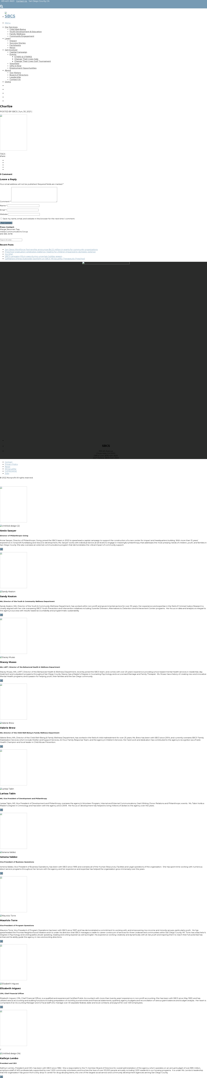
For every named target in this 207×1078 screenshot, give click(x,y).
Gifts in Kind (15, 66)
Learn (8, 38)
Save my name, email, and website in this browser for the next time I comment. (39, 219)
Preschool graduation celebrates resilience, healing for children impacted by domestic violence (50, 252)
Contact (8, 462)
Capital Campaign (18, 52)
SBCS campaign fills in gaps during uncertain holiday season (33, 256)
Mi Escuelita (10, 469)
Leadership (15, 77)
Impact (13, 41)
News (12, 48)
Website (4, 214)
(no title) (9, 254)
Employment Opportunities (23, 68)
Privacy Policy (11, 464)
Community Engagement (22, 36)
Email (3, 210)
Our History (15, 73)
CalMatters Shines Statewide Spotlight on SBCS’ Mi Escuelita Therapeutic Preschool (45, 259)
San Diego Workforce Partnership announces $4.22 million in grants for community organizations (51, 249)
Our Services (11, 27)
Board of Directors (19, 75)
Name (3, 205)
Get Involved (11, 50)
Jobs (7, 473)
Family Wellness (17, 34)
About (8, 70)
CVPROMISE (11, 471)
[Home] (10, 16)
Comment (5, 201)
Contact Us (15, 79)
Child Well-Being (18, 29)
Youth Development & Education (26, 32)
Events (13, 54)
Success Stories (18, 43)
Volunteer (14, 63)
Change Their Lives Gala (26, 59)
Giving (8, 82)
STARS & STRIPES (23, 57)
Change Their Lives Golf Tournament (32, 61)
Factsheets (15, 45)
